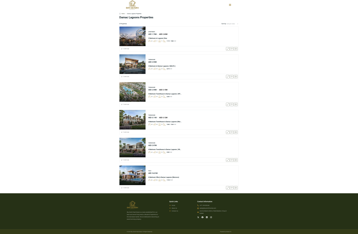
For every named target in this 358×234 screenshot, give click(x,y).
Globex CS (228, 231)
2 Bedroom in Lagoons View (157, 38)
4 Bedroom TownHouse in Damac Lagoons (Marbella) (166, 122)
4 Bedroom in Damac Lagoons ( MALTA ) (162, 66)
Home (123, 13)
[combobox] (232, 24)
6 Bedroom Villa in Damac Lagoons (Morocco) (163, 177)
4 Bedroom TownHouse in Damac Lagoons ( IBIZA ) (165, 149)
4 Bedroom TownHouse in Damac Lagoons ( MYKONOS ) (167, 94)
